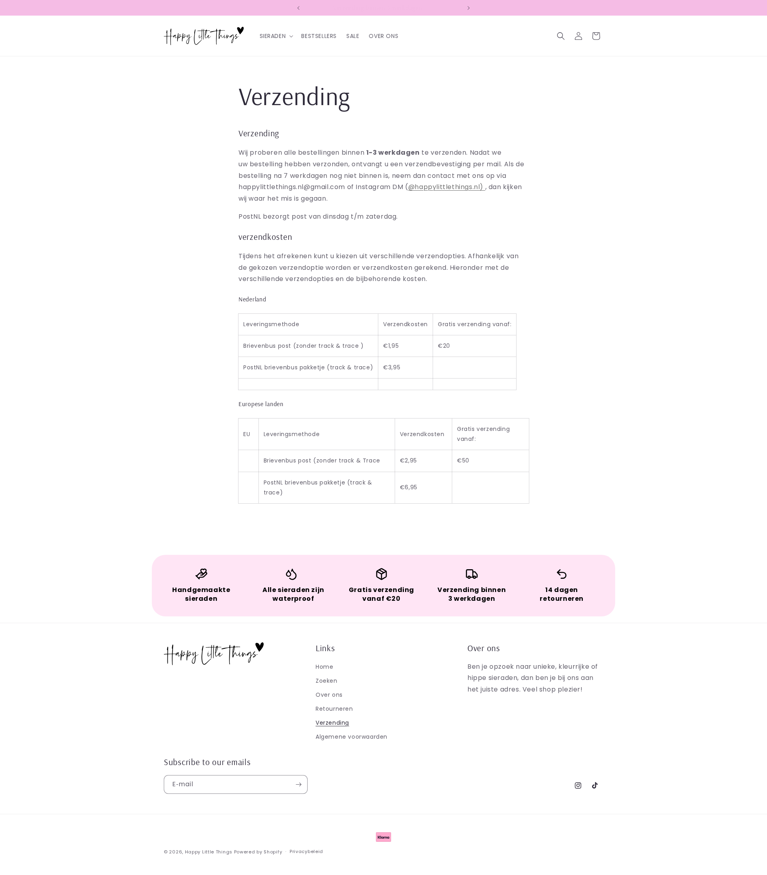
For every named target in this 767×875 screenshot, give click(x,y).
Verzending (332, 723)
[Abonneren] (298, 784)
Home (324, 667)
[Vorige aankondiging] (298, 8)
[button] (276, 36)
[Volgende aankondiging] (468, 8)
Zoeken (327, 681)
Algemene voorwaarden (351, 737)
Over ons (329, 695)
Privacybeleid (306, 851)
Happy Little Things (208, 852)
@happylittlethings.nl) (446, 186)
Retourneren (334, 709)
